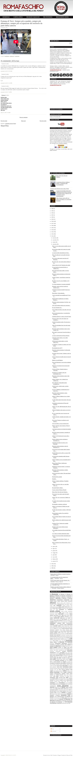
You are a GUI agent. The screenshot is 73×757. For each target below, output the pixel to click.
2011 (52, 236)
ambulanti (7, 56)
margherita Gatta (69, 653)
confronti (52, 624)
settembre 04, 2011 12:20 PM (6, 83)
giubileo (51, 638)
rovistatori (64, 680)
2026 (52, 208)
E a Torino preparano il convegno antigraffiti (61, 284)
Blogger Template (61, 755)
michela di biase (59, 659)
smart (66, 684)
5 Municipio (68, 597)
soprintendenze (53, 685)
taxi (70, 689)
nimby (61, 661)
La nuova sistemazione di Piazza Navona (60, 335)
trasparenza (59, 692)
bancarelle (61, 613)
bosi (65, 615)
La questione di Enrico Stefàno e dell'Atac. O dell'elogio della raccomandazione (63, 183)
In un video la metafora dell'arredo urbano (60, 533)
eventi (59, 632)
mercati (51, 657)
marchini (57, 652)
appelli (57, 609)
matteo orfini (70, 655)
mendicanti (70, 656)
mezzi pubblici (53, 659)
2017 (52, 223)
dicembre (55, 237)
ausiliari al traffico (65, 612)
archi (66, 609)
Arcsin (49, 755)
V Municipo (57, 695)
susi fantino (70, 688)
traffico (55, 692)
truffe (67, 692)
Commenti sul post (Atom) (10, 123)
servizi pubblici (53, 684)
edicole (64, 629)
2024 (52, 212)
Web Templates (54, 755)
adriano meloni (64, 601)
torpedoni (52, 692)
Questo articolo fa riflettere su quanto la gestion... (60, 574)
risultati (56, 678)
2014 (52, 229)
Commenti (54, 731)
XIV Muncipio (64, 700)
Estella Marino (69, 631)
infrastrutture (64, 643)
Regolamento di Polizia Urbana (66, 676)
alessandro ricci (60, 604)
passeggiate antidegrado (64, 668)
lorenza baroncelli (56, 648)
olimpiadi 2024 (69, 663)
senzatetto (70, 682)
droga (61, 629)
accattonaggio (66, 599)
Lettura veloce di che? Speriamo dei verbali (61, 265)
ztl (69, 703)
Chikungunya (65, 620)
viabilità (55, 696)
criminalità (55, 625)
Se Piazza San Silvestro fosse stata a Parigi (59, 188)
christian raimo (70, 620)
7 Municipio (58, 598)
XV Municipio (53, 701)
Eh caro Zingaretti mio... (57, 307)
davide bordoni (65, 627)
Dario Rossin (60, 627)
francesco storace (63, 636)
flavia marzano (69, 633)
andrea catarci (61, 606)
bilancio (60, 615)
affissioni (53, 602)
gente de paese (52, 637)
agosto (54, 546)
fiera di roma (59, 633)
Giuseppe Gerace (56, 638)
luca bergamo (61, 648)
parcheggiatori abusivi (67, 666)
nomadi (64, 661)
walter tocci (56, 699)
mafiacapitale (69, 650)
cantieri (69, 617)
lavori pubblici (53, 647)
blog (63, 615)
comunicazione (69, 623)
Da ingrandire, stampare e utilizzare (59, 504)
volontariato (52, 699)
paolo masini (59, 666)
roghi (54, 680)
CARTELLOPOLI (18, 17)
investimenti (52, 644)
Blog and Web (69, 755)
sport (56, 687)
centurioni (61, 620)
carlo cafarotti (70, 619)
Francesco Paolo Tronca (54, 636)
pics (60, 669)
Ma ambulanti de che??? (57, 348)
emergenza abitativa (54, 631)
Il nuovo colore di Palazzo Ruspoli (59, 489)
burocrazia (67, 616)
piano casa (56, 669)
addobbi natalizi (53, 601)
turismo (69, 692)
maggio (54, 552)
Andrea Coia (67, 606)
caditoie (51, 617)
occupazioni (52, 663)
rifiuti (67, 677)
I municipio (17, 56)
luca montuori (67, 648)
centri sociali (56, 620)
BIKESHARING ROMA (62, 17)
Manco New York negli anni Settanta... (60, 492)
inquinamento (70, 643)
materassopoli (65, 655)
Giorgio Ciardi (63, 637)
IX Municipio (57, 646)
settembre (55, 244)
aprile (54, 554)
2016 (52, 225)
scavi (68, 681)
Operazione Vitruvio (66, 664)
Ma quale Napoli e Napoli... (57, 487)
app (54, 609)
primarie (61, 672)
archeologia (61, 609)
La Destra (63, 646)
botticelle (67, 615)
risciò (53, 678)
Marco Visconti (62, 653)
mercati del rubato (57, 657)
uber (51, 693)
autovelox (70, 612)
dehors (55, 628)
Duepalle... (54, 478)
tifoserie (64, 691)
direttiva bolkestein (65, 628)
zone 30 (67, 703)
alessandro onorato (53, 604)
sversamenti (52, 689)
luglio (54, 548)
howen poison (61, 640)
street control (60, 688)
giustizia (62, 638)
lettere (65, 647)
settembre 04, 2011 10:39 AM (6, 71)
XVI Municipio (59, 701)
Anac (71, 605)
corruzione (61, 624)
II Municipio (61, 642)
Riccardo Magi (62, 677)
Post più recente (4, 120)
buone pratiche (60, 616)
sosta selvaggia (63, 685)
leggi (62, 647)
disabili (71, 628)
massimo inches (59, 655)
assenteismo (70, 611)
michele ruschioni (66, 659)
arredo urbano (55, 611)
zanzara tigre (64, 703)
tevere (61, 691)
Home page (23, 120)
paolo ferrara (70, 665)
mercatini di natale (66, 657)
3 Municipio (57, 597)
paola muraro (59, 665)
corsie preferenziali (68, 624)
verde (69, 695)
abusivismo (53, 599)
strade (56, 688)
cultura (59, 625)
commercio (12, 56)
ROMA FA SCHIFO (12, 755)
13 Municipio (57, 595)
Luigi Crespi (56, 650)
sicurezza (63, 684)
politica (65, 670)
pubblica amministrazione (55, 673)
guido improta (55, 640)
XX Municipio (59, 703)
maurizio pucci (53, 656)
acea (71, 599)
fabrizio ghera (63, 632)
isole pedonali (68, 644)
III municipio (68, 642)
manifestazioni (58, 651)
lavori (71, 646)
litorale (51, 648)
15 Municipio (68, 595)
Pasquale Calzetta (57, 668)
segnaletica (62, 682)
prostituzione (69, 672)
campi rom (62, 617)
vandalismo (64, 695)
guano (51, 640)
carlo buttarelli (64, 619)
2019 (52, 219)
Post (53, 729)
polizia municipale (55, 672)
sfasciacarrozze (58, 684)
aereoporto (70, 601)
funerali (67, 636)
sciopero (71, 681)
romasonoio (57, 680)
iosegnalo (62, 644)
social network (70, 684)
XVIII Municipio (53, 703)
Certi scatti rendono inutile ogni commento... (61, 305)
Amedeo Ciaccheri (66, 605)
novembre (55, 240)
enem (59, 631)
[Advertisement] (61, 29)
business (70, 616)
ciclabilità (52, 621)
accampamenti (60, 599)
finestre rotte (64, 633)
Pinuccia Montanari (66, 669)
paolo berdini (65, 665)
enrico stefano (63, 631)
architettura (70, 609)
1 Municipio (54, 594)
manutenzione (53, 652)
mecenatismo (65, 656)
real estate (56, 676)
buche (55, 616)
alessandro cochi (69, 602)
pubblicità (63, 673)
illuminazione (52, 643)
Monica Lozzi (52, 660)
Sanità (62, 681)
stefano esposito (69, 687)
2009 (52, 565)
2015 (52, 227)
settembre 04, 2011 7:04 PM (6, 92)
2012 (52, 234)
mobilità (70, 659)
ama (54, 605)
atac (60, 612)
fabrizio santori (69, 632)
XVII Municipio (68, 701)
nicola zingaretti (57, 661)
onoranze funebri (59, 664)
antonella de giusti (65, 608)
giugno (54, 550)
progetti (65, 672)
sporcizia (52, 687)
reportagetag (52, 677)
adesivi (58, 601)
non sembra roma (69, 661)
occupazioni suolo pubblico (60, 663)
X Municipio (61, 699)
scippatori (52, 682)
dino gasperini (59, 628)
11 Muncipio (68, 594)
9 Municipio (69, 598)
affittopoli (58, 602)
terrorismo (58, 691)
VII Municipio (68, 696)
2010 (52, 563)
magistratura (52, 651)
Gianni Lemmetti (58, 637)
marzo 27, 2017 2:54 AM (5, 112)
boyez (71, 615)
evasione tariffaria (53, 632)
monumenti (57, 660)
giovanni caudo (69, 637)
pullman (51, 674)
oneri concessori (53, 664)
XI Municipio (67, 699)
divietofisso (57, 629)
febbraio (54, 559)
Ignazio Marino (53, 642)
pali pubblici (54, 665)
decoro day (52, 628)
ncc (52, 661)
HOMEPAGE (6, 17)
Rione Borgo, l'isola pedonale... (58, 293)
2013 (52, 231)
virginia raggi (64, 697)
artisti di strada (64, 611)
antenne (60, 608)
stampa (63, 687)
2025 (52, 210)
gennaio (54, 561)
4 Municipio (63, 597)
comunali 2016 (61, 623)
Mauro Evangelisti (59, 656)
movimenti (62, 660)
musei (68, 660)
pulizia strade (69, 673)
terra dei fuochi (53, 691)
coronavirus (57, 624)
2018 (52, 221)
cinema (55, 621)
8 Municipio (64, 598)
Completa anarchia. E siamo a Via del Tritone (61, 316)
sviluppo (56, 689)
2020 (52, 217)
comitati (70, 621)
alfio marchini (67, 604)
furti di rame (70, 636)
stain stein (59, 687)
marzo (54, 557)
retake (57, 677)
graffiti (70, 638)
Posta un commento (24, 117)
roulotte (61, 680)
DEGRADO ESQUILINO (33, 17)
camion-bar (56, 617)
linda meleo (69, 647)
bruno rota (52, 616)
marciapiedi (62, 652)
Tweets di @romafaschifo (55, 116)
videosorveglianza (60, 696)
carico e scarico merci (57, 619)
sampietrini (51, 681)
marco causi (67, 652)
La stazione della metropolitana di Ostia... (60, 252)
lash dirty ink (68, 646)
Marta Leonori (52, 655)
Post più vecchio (43, 120)
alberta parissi (63, 602)
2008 (52, 568)
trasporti (63, 692)
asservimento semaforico (54, 612)
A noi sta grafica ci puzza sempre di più (60, 423)
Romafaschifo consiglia (57, 476)
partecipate (52, 668)
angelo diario (55, 608)
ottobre (54, 242)
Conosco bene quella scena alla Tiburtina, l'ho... (60, 580)
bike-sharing (56, 615)
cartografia (51, 620)
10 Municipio (62, 594)
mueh (65, 660)
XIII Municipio (58, 700)
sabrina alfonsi (69, 680)
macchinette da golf (62, 650)
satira (65, 681)
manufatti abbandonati (67, 651)
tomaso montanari (69, 691)
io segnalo (57, 644)
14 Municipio (62, 595)
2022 (52, 215)
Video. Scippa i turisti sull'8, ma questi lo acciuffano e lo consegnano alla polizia (63, 199)
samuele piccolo (57, 681)
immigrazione (58, 643)
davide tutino (70, 627)
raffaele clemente (59, 674)
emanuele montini (69, 629)
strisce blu (66, 688)
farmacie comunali (53, 633)
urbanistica (69, 693)
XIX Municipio (69, 700)
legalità (59, 647)
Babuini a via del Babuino (57, 360)
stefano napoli (52, 688)
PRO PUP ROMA (47, 17)
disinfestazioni (52, 629)
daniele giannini (55, 627)
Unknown (3, 95)
